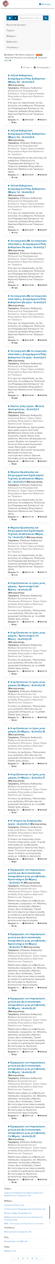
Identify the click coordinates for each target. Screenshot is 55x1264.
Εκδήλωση (11, 41)
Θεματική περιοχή (15, 24)
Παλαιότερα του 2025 (16, 1241)
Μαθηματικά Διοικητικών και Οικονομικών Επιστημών (23, 1218)
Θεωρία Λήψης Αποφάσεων (18, 1213)
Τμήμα (9, 30)
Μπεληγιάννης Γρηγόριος (17, 1231)
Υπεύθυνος (11, 47)
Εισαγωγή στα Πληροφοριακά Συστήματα (24, 1209)
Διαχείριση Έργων (14, 1205)
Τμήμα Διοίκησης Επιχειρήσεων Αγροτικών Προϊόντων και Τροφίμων (23, 1194)
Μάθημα (10, 36)
